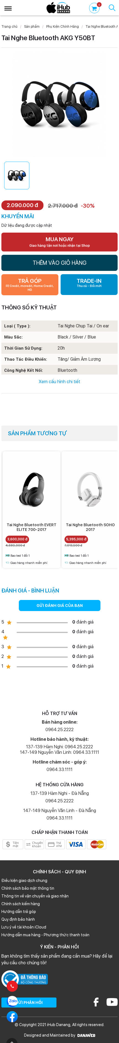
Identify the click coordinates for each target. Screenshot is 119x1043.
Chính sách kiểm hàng (20, 904)
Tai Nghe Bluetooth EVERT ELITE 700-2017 (31, 527)
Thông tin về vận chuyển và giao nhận (35, 896)
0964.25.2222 (59, 729)
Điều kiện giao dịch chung (24, 880)
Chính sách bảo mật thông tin (27, 888)
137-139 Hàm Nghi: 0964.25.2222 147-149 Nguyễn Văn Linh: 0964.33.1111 (59, 749)
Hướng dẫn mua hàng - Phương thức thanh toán (45, 935)
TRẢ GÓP (30, 285)
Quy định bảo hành (18, 919)
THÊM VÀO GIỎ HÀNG (60, 263)
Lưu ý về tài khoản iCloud (23, 927)
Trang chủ (9, 27)
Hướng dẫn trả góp (18, 911)
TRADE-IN (89, 283)
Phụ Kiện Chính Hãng (62, 27)
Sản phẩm (32, 27)
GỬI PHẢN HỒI (29, 1002)
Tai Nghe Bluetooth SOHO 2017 (90, 527)
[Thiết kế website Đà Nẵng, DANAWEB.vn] (85, 1035)
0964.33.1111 (59, 769)
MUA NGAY (59, 242)
